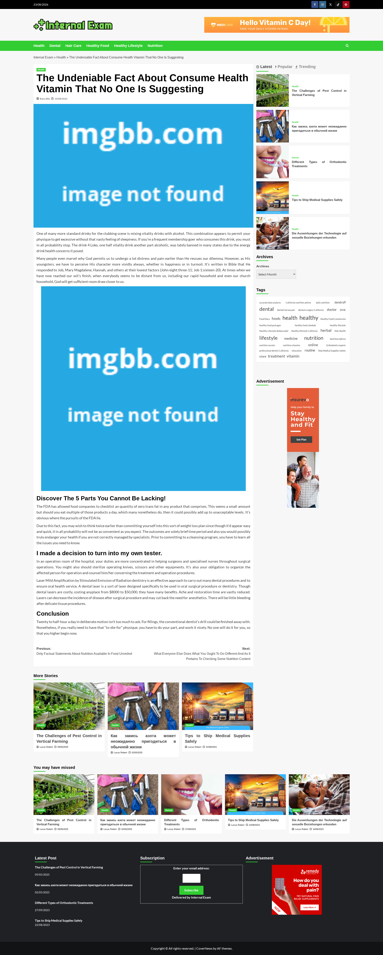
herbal (326, 330)
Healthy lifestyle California (304, 331)
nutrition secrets (267, 345)
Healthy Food (97, 46)
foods (276, 318)
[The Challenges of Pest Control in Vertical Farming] (69, 706)
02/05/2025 (137, 752)
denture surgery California (311, 309)
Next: (202, 654)
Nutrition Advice (338, 338)
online (313, 345)
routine (310, 350)
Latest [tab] (265, 66)
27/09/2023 (190, 829)
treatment (276, 356)
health (289, 317)
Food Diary (264, 318)
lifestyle (268, 337)
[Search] (347, 45)
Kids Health (340, 331)
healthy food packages (270, 325)
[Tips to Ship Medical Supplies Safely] (217, 706)
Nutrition (155, 46)
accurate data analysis (270, 302)
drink (343, 309)
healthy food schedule (305, 325)
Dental (54, 46)
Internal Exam (43, 57)
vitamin (293, 356)
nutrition (313, 338)
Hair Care (73, 46)
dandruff (340, 302)
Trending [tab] (307, 66)
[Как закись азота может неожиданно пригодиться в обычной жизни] (143, 706)
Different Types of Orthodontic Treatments (64, 903)
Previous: (84, 651)
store (262, 356)
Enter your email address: (191, 882)
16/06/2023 (318, 829)
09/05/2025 (62, 747)
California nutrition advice (298, 302)
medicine (291, 338)
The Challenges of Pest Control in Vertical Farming (69, 867)
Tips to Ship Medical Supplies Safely (317, 199)
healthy (308, 317)
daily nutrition (323, 302)
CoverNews (204, 948)
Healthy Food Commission (333, 318)
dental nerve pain (286, 309)
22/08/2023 (211, 747)
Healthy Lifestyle (128, 46)
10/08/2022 (61, 98)
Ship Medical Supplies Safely (332, 350)
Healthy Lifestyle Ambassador (273, 331)
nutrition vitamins (291, 345)
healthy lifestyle (338, 325)
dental (266, 309)
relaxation (297, 350)
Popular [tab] (284, 66)
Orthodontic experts (336, 345)
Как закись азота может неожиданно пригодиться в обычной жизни (143, 741)
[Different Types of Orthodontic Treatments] (272, 161)
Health (39, 46)
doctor (332, 309)
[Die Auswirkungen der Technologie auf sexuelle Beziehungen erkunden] (272, 233)
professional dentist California (274, 350)
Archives (262, 266)
